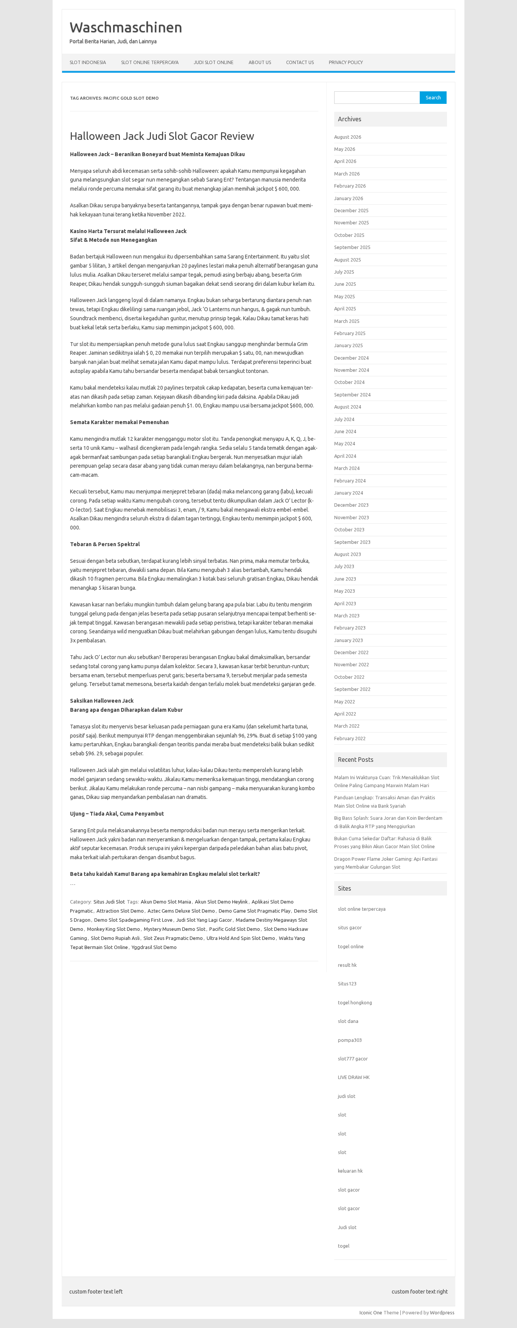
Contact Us (300, 62)
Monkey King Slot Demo (113, 929)
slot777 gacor (353, 1058)
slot (342, 1114)
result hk (347, 965)
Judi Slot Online (214, 62)
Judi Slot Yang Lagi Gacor (204, 919)
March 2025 (347, 321)
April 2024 (345, 456)
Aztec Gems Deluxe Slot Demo (181, 910)
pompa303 (350, 1040)
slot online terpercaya (362, 908)
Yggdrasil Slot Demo (154, 947)
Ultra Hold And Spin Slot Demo (241, 938)
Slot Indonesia (88, 62)
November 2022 (351, 664)
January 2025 (348, 345)
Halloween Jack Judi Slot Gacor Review (162, 136)
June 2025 (345, 284)
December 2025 (351, 210)
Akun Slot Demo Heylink (221, 901)
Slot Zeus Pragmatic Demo (173, 938)
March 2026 (347, 173)
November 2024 (351, 370)
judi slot (346, 1096)
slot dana (348, 1021)
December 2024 (351, 357)
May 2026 (344, 149)
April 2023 (345, 603)
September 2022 (352, 689)
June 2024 (345, 431)
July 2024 (344, 419)
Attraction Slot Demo (120, 910)
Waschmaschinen (126, 27)
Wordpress (442, 1312)
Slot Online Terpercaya (150, 62)
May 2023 (344, 591)
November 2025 (351, 222)
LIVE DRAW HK (354, 1077)
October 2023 (349, 529)
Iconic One (371, 1312)
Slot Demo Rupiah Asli (115, 938)
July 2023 (344, 566)
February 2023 (350, 627)
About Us (260, 62)
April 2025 (345, 308)
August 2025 (347, 259)
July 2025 (344, 271)
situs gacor (350, 927)
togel (343, 1245)
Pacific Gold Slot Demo (234, 929)
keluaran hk (350, 1170)
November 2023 (351, 517)
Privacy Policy (346, 62)
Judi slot (347, 1227)
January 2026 (348, 198)
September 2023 (352, 542)
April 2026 (345, 161)
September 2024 (352, 394)
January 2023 (348, 640)
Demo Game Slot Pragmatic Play (254, 910)
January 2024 (348, 492)
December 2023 (351, 504)
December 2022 (351, 652)
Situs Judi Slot (109, 901)
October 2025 (349, 235)
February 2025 (350, 333)
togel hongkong (355, 1002)
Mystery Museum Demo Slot (175, 929)
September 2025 (352, 247)
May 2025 (344, 296)
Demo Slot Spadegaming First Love (133, 919)
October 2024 (349, 382)
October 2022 (349, 677)
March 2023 (347, 615)
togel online (351, 946)
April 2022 (345, 713)
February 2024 (350, 480)
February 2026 (350, 185)
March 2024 (347, 468)
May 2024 (344, 443)
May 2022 (344, 701)
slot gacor (349, 1189)
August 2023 (347, 554)
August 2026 (347, 136)
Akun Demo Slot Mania (166, 901)
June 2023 (345, 578)
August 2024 (347, 406)
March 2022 (347, 725)
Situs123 (347, 983)
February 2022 (350, 738)
